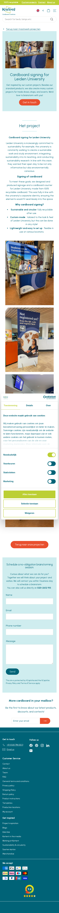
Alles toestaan (29, 494)
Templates (7, 803)
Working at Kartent (10, 841)
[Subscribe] (45, 721)
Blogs (4, 828)
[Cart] (48, 10)
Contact (42, 2)
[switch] (52, 463)
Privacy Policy (11, 683)
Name (9, 595)
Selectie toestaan (29, 503)
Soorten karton (9, 849)
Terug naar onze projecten (29, 544)
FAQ (4, 777)
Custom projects (29, 2)
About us (51, 2)
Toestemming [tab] (10, 405)
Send (12, 671)
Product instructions (11, 798)
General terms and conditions (15, 781)
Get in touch (29, 102)
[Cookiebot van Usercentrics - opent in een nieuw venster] (43, 397)
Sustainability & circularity (13, 845)
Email (8, 610)
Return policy (8, 794)
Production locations (11, 807)
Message (10, 641)
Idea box (6, 832)
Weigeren (29, 513)
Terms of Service (28, 683)
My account (7, 812)
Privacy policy (8, 785)
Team (5, 772)
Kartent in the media (11, 836)
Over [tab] (48, 405)
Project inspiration (10, 823)
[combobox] (29, 19)
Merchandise (8, 854)
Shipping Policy (9, 790)
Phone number (13, 625)
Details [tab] (29, 405)
